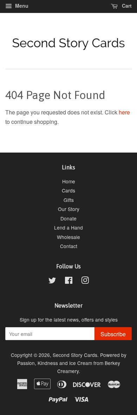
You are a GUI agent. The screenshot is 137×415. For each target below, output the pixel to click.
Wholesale (68, 236)
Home (68, 181)
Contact (68, 245)
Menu (21, 5)
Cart (126, 5)
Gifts (69, 199)
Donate (68, 218)
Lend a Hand (68, 227)
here (124, 112)
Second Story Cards (75, 354)
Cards (68, 190)
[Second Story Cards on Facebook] (69, 281)
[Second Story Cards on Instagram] (85, 281)
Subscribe (113, 334)
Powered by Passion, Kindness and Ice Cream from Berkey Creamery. (71, 362)
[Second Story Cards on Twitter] (52, 281)
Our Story (68, 208)
